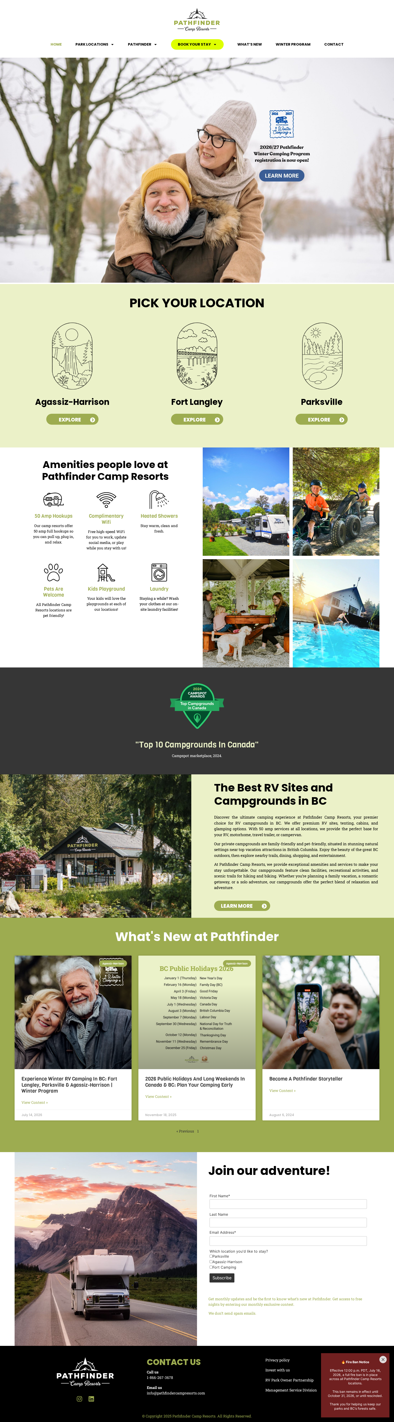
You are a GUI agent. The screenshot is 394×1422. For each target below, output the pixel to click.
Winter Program (293, 44)
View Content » (34, 1102)
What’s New (249, 44)
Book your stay (194, 44)
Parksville (321, 402)
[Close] (383, 1359)
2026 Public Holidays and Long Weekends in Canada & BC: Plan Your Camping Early (195, 1082)
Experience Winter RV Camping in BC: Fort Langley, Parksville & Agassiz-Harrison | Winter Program (69, 1085)
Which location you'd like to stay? (239, 1251)
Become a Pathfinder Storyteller (306, 1079)
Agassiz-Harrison (72, 402)
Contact (334, 44)
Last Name (219, 1214)
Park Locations (91, 44)
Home (56, 44)
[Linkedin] (91, 1399)
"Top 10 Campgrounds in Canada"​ (197, 744)
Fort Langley (197, 402)
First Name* (220, 1196)
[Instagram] (79, 1399)
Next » (212, 1131)
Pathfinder (139, 44)
